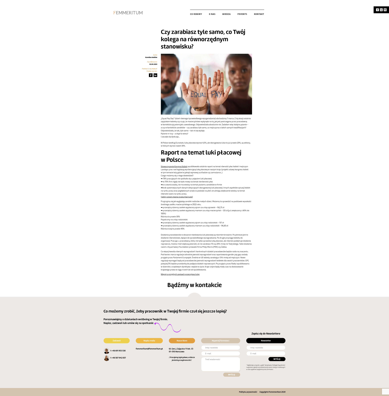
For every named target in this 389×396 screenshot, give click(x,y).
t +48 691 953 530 (118, 350)
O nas (212, 14)
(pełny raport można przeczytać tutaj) (177, 197)
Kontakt (259, 14)
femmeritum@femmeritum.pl (149, 348)
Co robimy (196, 14)
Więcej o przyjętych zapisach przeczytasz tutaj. (180, 274)
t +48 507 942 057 (118, 357)
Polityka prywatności (248, 392)
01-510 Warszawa (176, 351)
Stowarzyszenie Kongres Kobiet (174, 166)
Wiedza (226, 14)
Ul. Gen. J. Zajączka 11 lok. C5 (181, 348)
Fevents (242, 14)
